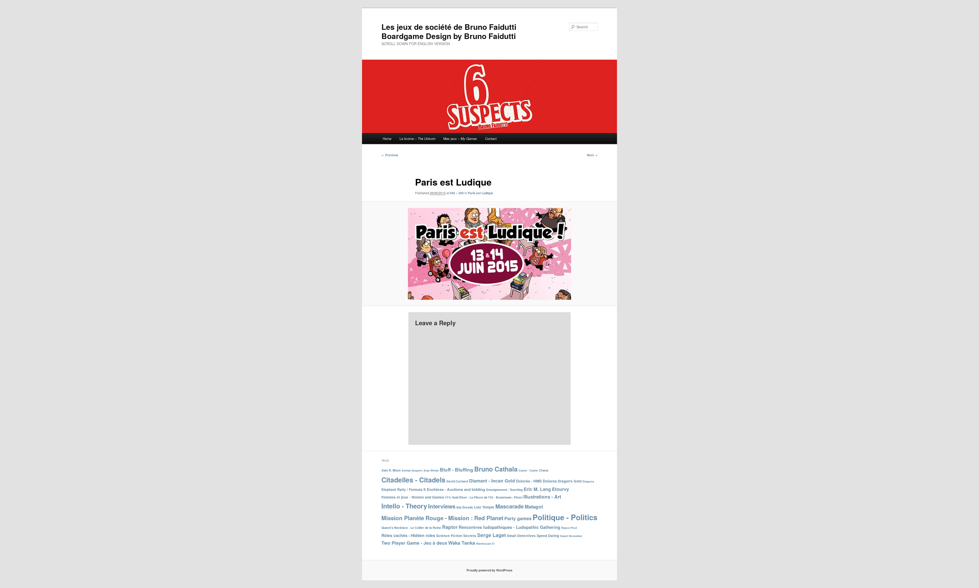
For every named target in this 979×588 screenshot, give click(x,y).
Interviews (441, 506)
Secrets (469, 535)
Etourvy (560, 489)
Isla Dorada (464, 507)
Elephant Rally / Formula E (403, 489)
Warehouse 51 (485, 543)
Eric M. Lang (537, 489)
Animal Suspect (412, 470)
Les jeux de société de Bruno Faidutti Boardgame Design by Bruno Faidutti (448, 31)
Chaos (543, 470)
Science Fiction (449, 535)
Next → (592, 155)
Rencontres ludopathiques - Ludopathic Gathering (509, 527)
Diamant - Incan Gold (492, 480)
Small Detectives (521, 535)
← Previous (389, 155)
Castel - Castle (528, 470)
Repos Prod (569, 528)
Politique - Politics (565, 517)
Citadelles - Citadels (413, 480)
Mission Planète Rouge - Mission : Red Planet (442, 518)
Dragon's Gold (570, 481)
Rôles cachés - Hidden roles (408, 535)
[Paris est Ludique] (489, 254)
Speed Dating (548, 535)
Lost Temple (484, 507)
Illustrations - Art (542, 496)
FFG (448, 497)
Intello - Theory (404, 506)
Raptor (450, 527)
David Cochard (457, 481)
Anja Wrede (431, 470)
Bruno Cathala (496, 469)
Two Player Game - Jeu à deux (414, 543)
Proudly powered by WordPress (489, 570)
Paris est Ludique (480, 193)
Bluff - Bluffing (456, 469)
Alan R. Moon (391, 470)
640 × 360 (457, 193)
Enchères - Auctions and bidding (456, 489)
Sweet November (571, 536)
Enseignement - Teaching (504, 489)
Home (387, 138)
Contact (491, 138)
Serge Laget (491, 535)
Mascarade (509, 506)
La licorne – (417, 138)
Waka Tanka (461, 542)
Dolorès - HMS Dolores (536, 481)
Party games (518, 518)
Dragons (588, 481)
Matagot (534, 506)
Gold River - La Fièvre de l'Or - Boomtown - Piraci (487, 497)
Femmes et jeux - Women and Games (412, 497)
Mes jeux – (460, 138)
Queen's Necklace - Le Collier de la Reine (411, 527)
